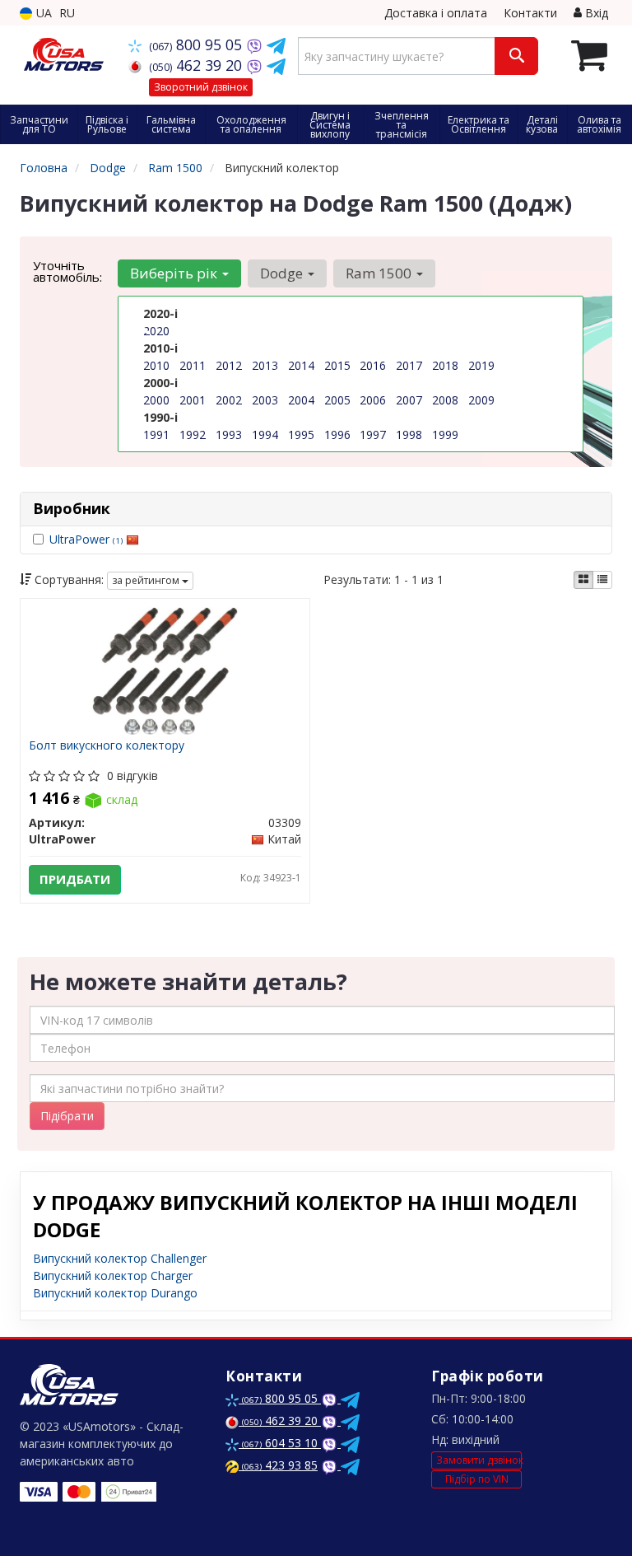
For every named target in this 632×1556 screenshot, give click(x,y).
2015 (337, 365)
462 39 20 (197, 65)
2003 (265, 400)
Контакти (530, 13)
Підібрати (67, 1116)
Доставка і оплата (435, 13)
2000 (156, 400)
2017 (409, 365)
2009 (481, 400)
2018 (445, 365)
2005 (337, 400)
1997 (373, 434)
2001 (192, 400)
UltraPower (86, 539)
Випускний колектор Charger (113, 1275)
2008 (445, 400)
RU (67, 13)
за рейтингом (147, 580)
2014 (301, 365)
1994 (265, 434)
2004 (301, 400)
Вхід (595, 13)
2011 (192, 365)
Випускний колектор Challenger (120, 1258)
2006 (373, 400)
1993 (229, 434)
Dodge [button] (283, 273)
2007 (409, 400)
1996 (337, 434)
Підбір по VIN (477, 1479)
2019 (481, 365)
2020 (156, 331)
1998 (409, 434)
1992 (192, 434)
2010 (156, 365)
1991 (156, 434)
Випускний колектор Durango (115, 1293)
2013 (265, 365)
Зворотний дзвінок (201, 87)
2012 (229, 365)
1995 (301, 434)
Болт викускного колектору (106, 746)
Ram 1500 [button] (380, 273)
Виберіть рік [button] (175, 273)
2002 (229, 400)
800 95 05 (197, 44)
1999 (445, 434)
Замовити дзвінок (479, 1460)
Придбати (75, 879)
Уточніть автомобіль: (67, 271)
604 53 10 (281, 1443)
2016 (373, 365)
